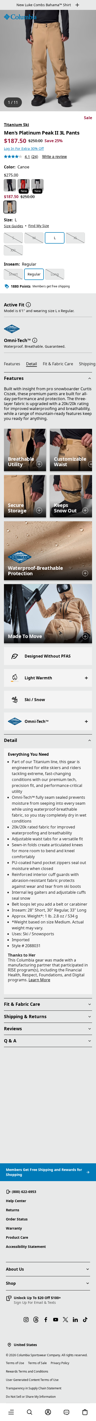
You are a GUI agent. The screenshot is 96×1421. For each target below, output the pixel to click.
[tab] (14, 364)
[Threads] (36, 1320)
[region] (48, 60)
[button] (28, 304)
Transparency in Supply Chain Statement (33, 1388)
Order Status (17, 1219)
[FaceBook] (46, 1320)
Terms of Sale (37, 1363)
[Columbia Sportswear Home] (20, 17)
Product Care (17, 1237)
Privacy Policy (60, 1363)
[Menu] (11, 1412)
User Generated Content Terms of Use (32, 1380)
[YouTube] (56, 1320)
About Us (15, 1269)
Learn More (39, 980)
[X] (65, 1320)
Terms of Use (15, 1363)
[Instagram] (26, 1320)
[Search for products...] (29, 1412)
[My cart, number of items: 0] (85, 1412)
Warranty (14, 1228)
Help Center (16, 1200)
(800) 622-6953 (24, 1191)
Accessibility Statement (26, 1246)
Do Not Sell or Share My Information (31, 1397)
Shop (11, 1283)
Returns (12, 1210)
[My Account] (48, 1412)
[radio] (10, 185)
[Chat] (66, 1412)
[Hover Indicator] (39, 464)
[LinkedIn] (75, 1320)
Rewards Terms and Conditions (27, 1371)
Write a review (54, 156)
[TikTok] (85, 1320)
